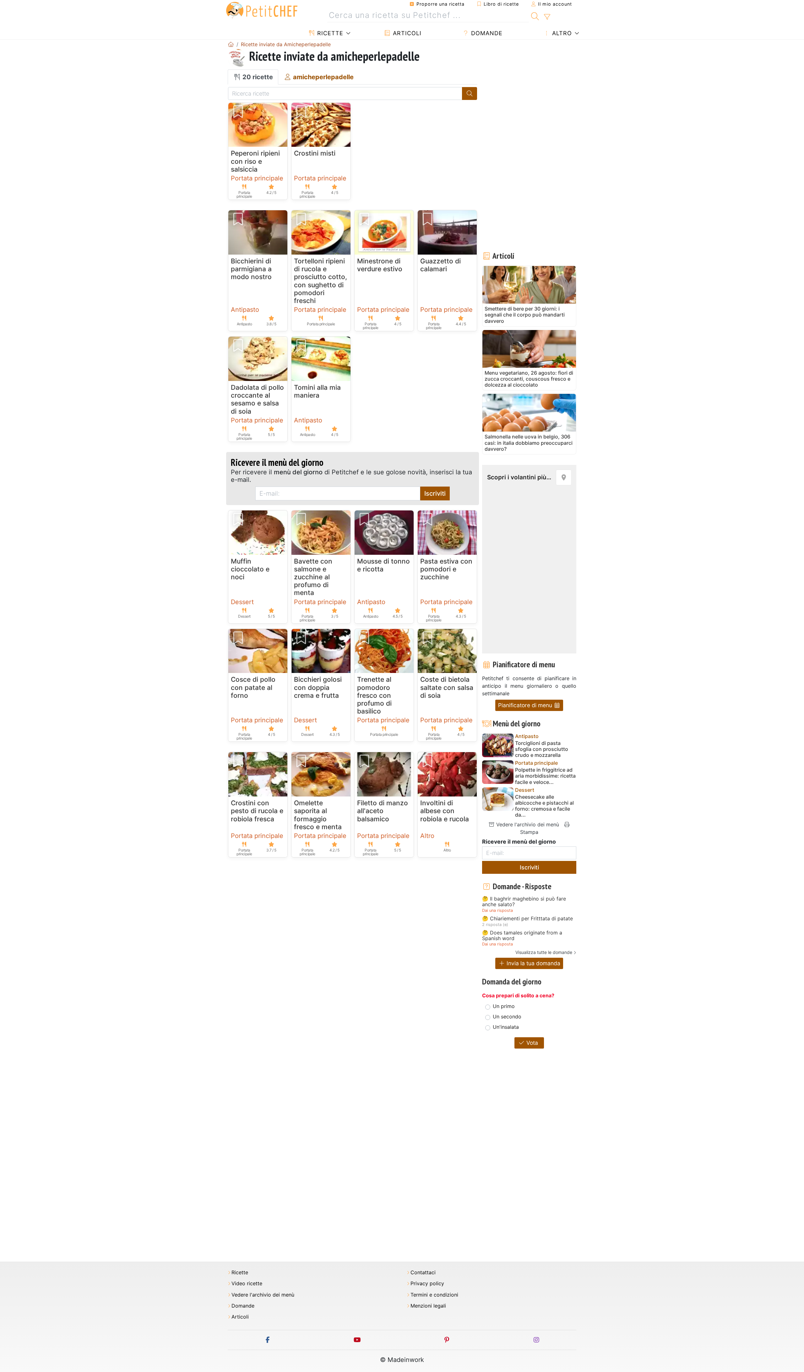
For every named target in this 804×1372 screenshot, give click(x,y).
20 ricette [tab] (257, 77)
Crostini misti (314, 153)
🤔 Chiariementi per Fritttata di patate (527, 919)
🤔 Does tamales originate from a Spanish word (522, 935)
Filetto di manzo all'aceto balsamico (382, 811)
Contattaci (423, 1273)
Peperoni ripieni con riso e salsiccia (255, 161)
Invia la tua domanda (532, 963)
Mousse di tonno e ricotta (383, 565)
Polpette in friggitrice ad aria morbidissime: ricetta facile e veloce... (545, 776)
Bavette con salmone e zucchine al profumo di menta (313, 577)
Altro (561, 33)
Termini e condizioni (434, 1295)
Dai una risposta (497, 910)
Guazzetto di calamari (440, 265)
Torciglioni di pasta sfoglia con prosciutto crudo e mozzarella (541, 749)
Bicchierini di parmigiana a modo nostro (251, 269)
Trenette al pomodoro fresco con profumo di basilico (374, 695)
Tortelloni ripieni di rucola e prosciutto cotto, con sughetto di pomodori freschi (320, 281)
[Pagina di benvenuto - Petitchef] (231, 44)
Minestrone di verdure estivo (379, 265)
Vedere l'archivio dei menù (527, 824)
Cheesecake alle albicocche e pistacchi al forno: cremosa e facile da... (544, 806)
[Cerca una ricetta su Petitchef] (535, 15)
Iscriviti (435, 493)
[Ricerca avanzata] (547, 17)
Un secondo (507, 1016)
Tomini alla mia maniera (317, 391)
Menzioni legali (428, 1306)
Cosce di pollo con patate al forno (253, 687)
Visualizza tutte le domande (543, 952)
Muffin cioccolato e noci (250, 569)
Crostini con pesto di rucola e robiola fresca (257, 811)
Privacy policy (427, 1284)
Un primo (504, 1006)
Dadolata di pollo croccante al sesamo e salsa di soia (257, 399)
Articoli (406, 33)
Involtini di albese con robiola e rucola (444, 811)
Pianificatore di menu (526, 705)
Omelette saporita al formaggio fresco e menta (318, 815)
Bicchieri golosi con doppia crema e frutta (318, 687)
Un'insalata (506, 1027)
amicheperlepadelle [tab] (322, 77)
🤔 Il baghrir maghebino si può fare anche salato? (524, 901)
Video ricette (246, 1284)
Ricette (329, 33)
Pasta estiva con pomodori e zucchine (446, 569)
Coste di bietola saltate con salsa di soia (446, 687)
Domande (486, 33)
